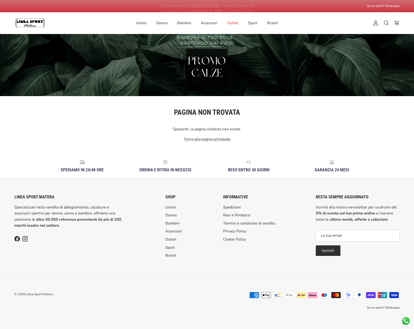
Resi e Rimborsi (236, 215)
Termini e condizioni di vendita (249, 223)
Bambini (184, 23)
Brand (272, 23)
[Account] (375, 23)
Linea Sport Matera (39, 294)
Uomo (141, 23)
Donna (161, 23)
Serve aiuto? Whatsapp (383, 6)
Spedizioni (232, 207)
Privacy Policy (235, 231)
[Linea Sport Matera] (30, 23)
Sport (253, 23)
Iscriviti (328, 250)
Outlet (232, 23)
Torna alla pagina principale (207, 139)
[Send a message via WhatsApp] (406, 321)
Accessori (209, 23)
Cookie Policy (234, 239)
